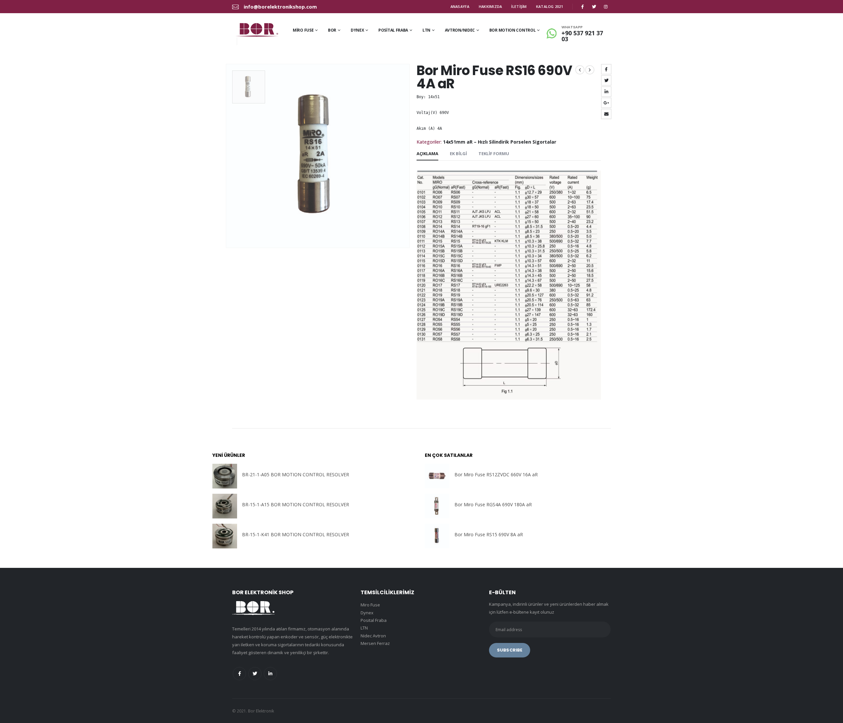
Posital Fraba (393, 30)
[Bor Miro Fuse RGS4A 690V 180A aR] (437, 506)
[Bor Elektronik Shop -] (257, 30)
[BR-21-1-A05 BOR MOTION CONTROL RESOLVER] (224, 476)
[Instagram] (606, 7)
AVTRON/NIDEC (460, 30)
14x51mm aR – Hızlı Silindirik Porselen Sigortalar (499, 142)
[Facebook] (582, 7)
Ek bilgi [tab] (458, 153)
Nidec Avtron (373, 636)
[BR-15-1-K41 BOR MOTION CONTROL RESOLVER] (224, 536)
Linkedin (270, 673)
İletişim (519, 6)
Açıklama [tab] (427, 153)
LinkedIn (606, 91)
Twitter (606, 80)
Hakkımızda (490, 6)
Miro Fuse (370, 605)
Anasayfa (460, 6)
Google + (606, 102)
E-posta (606, 114)
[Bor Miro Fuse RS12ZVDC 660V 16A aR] (437, 476)
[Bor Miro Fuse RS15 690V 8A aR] (437, 536)
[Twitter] (594, 7)
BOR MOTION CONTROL (512, 30)
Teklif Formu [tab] (493, 153)
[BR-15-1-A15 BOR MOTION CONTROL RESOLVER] (224, 506)
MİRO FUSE (303, 30)
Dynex (357, 30)
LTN (426, 30)
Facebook (606, 69)
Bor (332, 30)
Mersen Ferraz (375, 643)
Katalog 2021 (549, 6)
